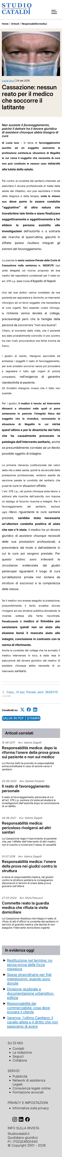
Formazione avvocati (28, 1092)
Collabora (20, 1060)
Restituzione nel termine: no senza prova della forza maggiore (29, 964)
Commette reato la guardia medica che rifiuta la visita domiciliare (25, 908)
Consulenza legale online (32, 1088)
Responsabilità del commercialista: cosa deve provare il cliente (28, 1007)
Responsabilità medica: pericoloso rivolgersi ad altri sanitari (26, 828)
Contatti (18, 1049)
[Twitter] (22, 709)
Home (5, 23)
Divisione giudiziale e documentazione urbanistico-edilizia (31, 993)
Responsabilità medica (34, 23)
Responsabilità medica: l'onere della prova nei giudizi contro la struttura (29, 866)
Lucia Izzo (8, 80)
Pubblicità (20, 1076)
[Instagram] (14, 1119)
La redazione (22, 1052)
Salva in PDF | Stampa (21, 718)
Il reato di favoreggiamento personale (26, 788)
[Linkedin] (35, 709)
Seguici (18, 1056)
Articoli (15, 23)
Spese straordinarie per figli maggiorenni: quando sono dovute (29, 978)
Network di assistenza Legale (29, 1082)
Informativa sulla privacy (31, 1108)
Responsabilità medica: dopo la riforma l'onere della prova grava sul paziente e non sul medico (30, 752)
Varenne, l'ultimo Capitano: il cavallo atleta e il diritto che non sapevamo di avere (32, 1022)
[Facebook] (29, 709)
